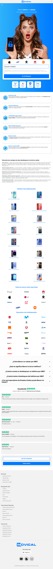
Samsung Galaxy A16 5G (7, 515)
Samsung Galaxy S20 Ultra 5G (9, 507)
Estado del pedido (6, 492)
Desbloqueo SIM (15, 86)
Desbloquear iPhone (7, 528)
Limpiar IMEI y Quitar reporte (15, 115)
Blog (3, 494)
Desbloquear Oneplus (7, 534)
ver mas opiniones (26, 458)
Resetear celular (12, 135)
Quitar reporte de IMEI (7, 482)
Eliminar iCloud (22, 86)
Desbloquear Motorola (7, 532)
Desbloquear (27, 76)
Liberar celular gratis (7, 526)
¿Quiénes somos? (6, 490)
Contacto (4, 488)
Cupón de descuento (7, 500)
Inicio (2, 4)
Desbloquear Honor (6, 536)
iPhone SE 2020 (6, 513)
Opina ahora (26, 463)
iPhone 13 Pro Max (6, 519)
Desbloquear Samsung (7, 530)
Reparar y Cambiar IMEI (13, 146)
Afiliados (4, 498)
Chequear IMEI (38, 86)
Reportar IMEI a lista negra (14, 125)
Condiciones (28, 565)
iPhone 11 (4, 511)
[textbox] (25, 66)
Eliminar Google (30, 86)
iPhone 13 (5, 517)
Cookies (36, 565)
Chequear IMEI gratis (13, 105)
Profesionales (5, 496)
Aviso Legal (33, 565)
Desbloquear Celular (7, 476)
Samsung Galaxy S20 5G (7, 509)
